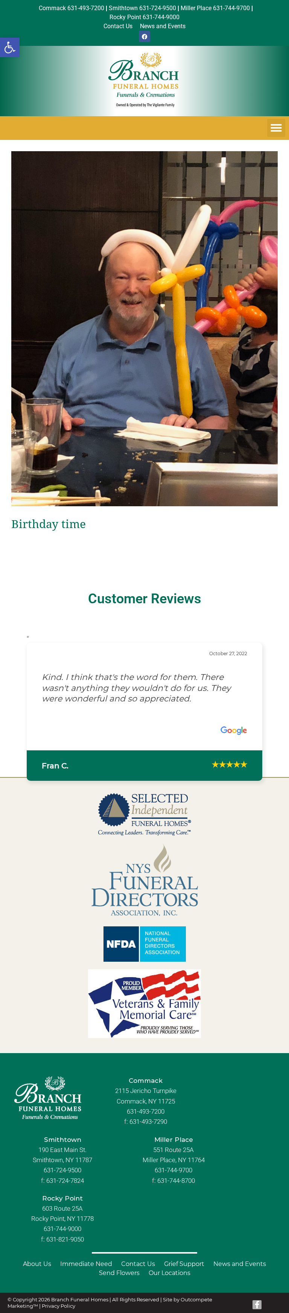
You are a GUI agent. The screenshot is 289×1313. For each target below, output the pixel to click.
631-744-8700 (176, 1180)
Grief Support (184, 1263)
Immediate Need (86, 1263)
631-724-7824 (65, 1180)
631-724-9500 (62, 1170)
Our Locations (169, 1273)
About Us (37, 1263)
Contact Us (138, 1263)
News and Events (239, 1263)
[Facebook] (144, 36)
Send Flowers (119, 1273)
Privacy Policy (58, 1306)
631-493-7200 (145, 1111)
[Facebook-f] (257, 1304)
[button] (10, 47)
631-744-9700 (173, 1170)
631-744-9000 (62, 1229)
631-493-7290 (148, 1121)
